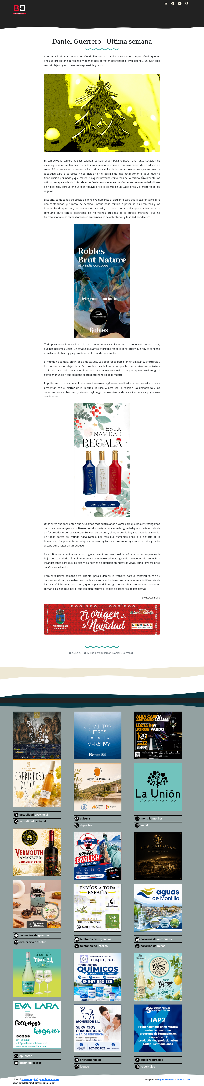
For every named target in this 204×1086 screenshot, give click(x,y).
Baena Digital (30, 1079)
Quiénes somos (49, 1079)
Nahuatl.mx (183, 1079)
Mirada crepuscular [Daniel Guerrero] (110, 653)
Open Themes (166, 1079)
